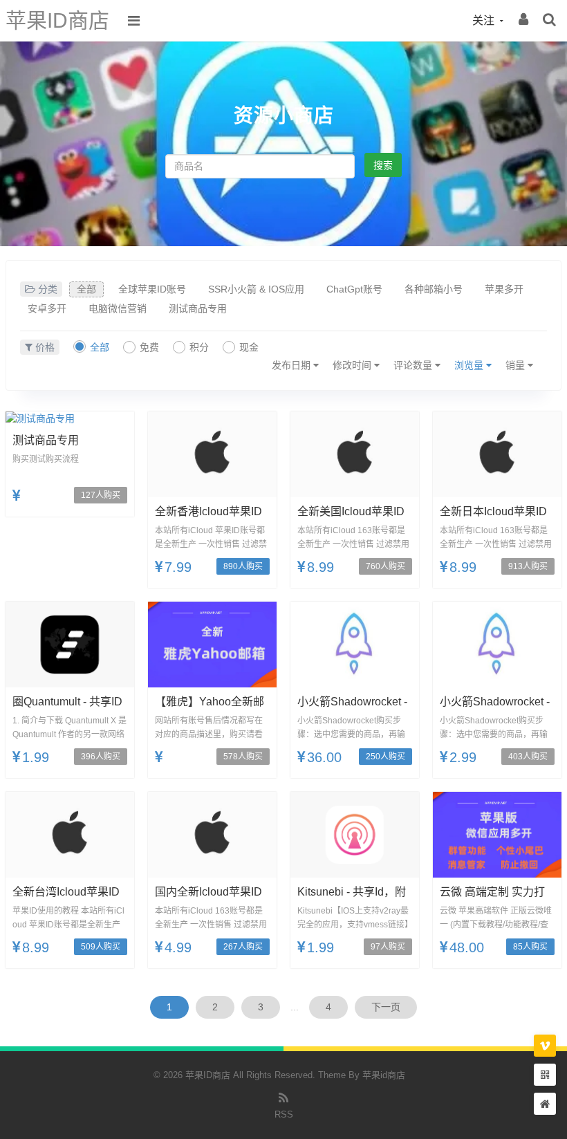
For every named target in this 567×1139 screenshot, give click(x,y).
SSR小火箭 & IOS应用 (256, 289)
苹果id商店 (383, 1075)
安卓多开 (47, 308)
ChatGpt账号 (354, 289)
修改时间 (353, 365)
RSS (284, 1114)
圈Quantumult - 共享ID (67, 701)
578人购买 (243, 756)
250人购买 (385, 756)
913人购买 (528, 566)
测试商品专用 (198, 308)
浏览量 (470, 365)
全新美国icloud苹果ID (351, 511)
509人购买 (100, 947)
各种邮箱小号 (434, 289)
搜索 (383, 165)
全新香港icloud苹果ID (208, 511)
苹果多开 (504, 289)
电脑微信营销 (118, 308)
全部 (86, 289)
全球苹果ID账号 (152, 289)
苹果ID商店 (57, 20)
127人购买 (100, 495)
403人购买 (528, 756)
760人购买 (385, 566)
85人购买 (530, 947)
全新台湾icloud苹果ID (66, 892)
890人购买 (243, 566)
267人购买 (243, 947)
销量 (516, 365)
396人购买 (100, 756)
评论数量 (414, 365)
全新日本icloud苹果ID (493, 511)
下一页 (385, 1006)
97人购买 (388, 947)
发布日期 (292, 365)
